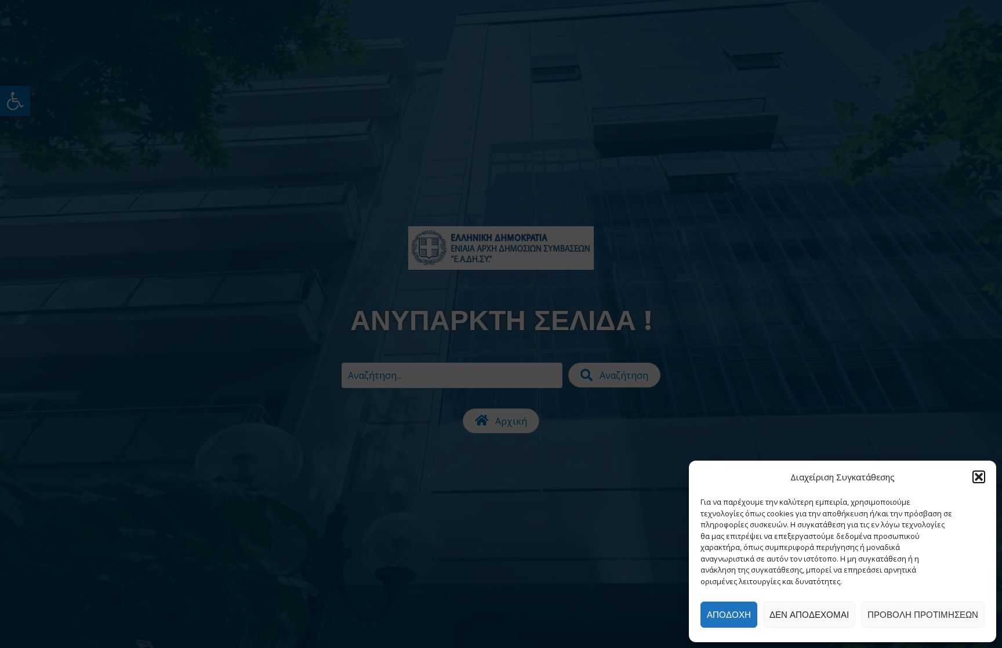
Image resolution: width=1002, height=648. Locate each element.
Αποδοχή (729, 615)
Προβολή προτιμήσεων (922, 615)
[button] (979, 477)
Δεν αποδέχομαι (809, 615)
